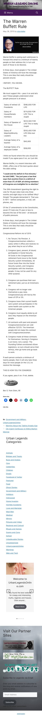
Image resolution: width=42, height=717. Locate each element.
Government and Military (16, 420)
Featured (9, 481)
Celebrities (10, 467)
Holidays (9, 494)
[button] (37, 13)
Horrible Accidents (13, 505)
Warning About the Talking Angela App (21, 426)
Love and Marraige (14, 508)
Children (9, 470)
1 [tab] (17, 619)
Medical (9, 515)
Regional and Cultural (15, 526)
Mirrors (9, 519)
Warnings (10, 550)
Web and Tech (12, 553)
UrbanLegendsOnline (11, 423)
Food (8, 484)
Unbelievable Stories (14, 539)
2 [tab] (19, 619)
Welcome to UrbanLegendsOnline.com (20, 582)
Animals (9, 453)
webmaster (21, 714)
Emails (8, 474)
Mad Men (10, 512)
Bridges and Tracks (14, 456)
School (9, 536)
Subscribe (10, 702)
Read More (19, 607)
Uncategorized (12, 543)
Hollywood (10, 498)
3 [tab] (21, 619)
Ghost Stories (11, 488)
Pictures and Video (14, 522)
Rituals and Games (14, 529)
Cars (8, 463)
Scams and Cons (13, 532)
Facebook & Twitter (14, 477)
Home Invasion (12, 501)
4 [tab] (23, 619)
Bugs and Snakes (13, 460)
